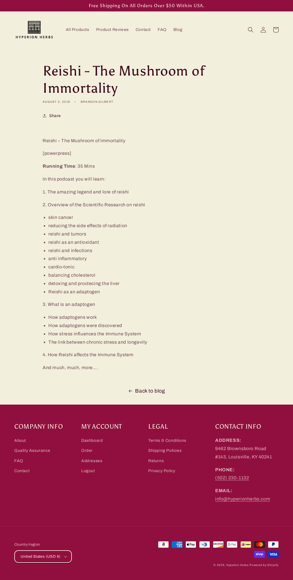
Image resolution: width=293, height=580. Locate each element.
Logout (88, 471)
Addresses (91, 461)
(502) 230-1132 (232, 477)
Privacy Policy (161, 471)
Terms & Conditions (167, 440)
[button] (250, 29)
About (20, 440)
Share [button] (55, 116)
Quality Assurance (32, 450)
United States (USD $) (40, 557)
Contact (21, 471)
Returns (156, 461)
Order (87, 450)
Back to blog (150, 391)
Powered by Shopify (264, 565)
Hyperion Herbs (237, 565)
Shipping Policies (164, 450)
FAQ (18, 461)
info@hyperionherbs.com (242, 498)
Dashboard (92, 440)
